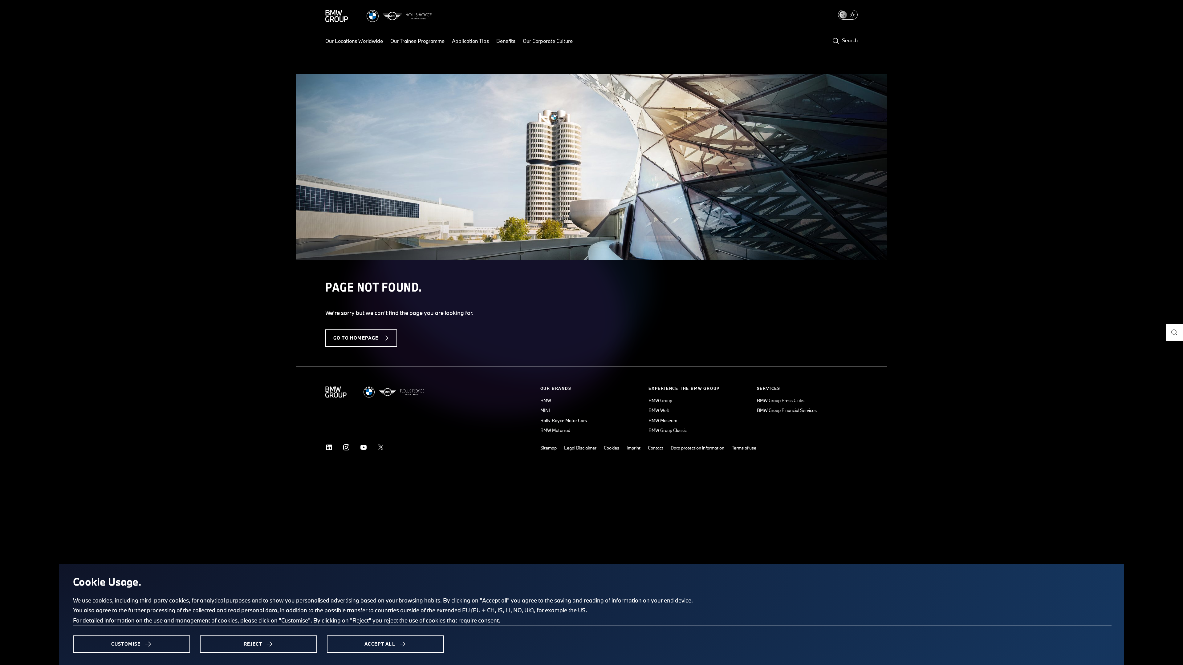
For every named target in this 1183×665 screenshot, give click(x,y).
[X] (380, 447)
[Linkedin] (329, 447)
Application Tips (470, 41)
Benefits (505, 41)
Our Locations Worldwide (354, 41)
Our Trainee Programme (417, 41)
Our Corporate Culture (548, 41)
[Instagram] (346, 447)
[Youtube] (363, 447)
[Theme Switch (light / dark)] (848, 15)
